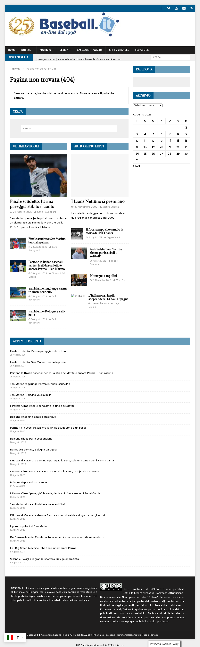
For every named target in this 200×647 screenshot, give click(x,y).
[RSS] (191, 8)
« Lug (136, 166)
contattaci (173, 601)
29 (178, 154)
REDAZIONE (142, 50)
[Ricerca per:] (170, 57)
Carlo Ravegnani (46, 212)
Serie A (64, 50)
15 (178, 141)
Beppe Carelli (113, 237)
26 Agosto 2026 (39, 273)
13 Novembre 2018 (102, 280)
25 (145, 154)
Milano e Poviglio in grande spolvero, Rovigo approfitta (44, 559)
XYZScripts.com (116, 645)
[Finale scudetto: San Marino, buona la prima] (18, 243)
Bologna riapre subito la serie (28, 482)
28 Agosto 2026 (39, 247)
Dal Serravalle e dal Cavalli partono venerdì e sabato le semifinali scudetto (57, 537)
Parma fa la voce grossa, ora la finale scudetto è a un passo (48, 427)
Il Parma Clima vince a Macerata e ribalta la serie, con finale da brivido (54, 471)
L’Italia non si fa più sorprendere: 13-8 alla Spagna (108, 297)
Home (11, 50)
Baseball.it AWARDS (89, 50)
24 (137, 154)
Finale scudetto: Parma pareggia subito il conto (32, 204)
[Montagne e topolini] (79, 280)
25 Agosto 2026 (39, 296)
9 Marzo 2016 (99, 261)
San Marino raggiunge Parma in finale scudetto (48, 290)
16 (186, 141)
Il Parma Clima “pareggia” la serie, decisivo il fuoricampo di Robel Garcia (55, 493)
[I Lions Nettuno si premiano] (100, 175)
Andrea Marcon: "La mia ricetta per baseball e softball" (106, 252)
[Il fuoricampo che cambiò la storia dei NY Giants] (77, 233)
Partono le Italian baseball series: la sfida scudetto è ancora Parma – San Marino (47, 265)
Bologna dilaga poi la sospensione (31, 438)
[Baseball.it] (63, 36)
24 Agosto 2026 (39, 319)
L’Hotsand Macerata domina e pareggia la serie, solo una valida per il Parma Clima (62, 460)
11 (145, 141)
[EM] (183, 8)
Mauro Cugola (111, 207)
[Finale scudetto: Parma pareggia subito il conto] (38, 175)
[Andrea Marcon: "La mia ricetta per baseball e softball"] (79, 253)
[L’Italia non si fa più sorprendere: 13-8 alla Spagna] (78, 296)
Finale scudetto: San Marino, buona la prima (47, 240)
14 (169, 141)
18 (145, 147)
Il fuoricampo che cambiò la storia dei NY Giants (104, 231)
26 (153, 154)
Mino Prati (121, 280)
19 (153, 147)
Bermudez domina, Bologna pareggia (33, 449)
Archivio (45, 50)
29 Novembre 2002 (85, 207)
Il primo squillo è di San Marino (29, 526)
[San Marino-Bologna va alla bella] (18, 315)
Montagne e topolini (103, 276)
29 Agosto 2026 (22, 212)
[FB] (161, 8)
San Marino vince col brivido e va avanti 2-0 (37, 504)
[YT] (176, 8)
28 (169, 154)
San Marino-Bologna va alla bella (47, 313)
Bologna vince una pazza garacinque (33, 417)
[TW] (168, 8)
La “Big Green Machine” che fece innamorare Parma (43, 548)
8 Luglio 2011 (95, 237)
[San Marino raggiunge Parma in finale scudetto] (18, 292)
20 (161, 147)
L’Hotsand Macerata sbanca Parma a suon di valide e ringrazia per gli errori (57, 515)
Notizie (26, 50)
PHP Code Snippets (85, 645)
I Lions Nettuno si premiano (98, 201)
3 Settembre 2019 (100, 303)
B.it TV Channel (118, 50)
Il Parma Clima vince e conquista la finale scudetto (42, 406)
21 (169, 147)
